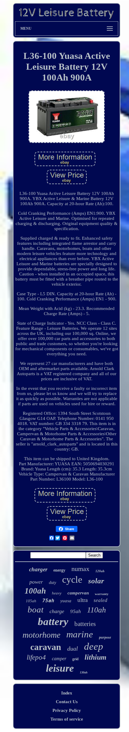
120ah (99, 571)
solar (96, 581)
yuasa (65, 600)
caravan (45, 647)
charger (38, 569)
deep (93, 646)
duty (52, 582)
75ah (48, 600)
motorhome (41, 634)
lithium (95, 657)
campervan (78, 593)
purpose (105, 637)
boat (36, 609)
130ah (84, 672)
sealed (100, 600)
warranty (102, 594)
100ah (35, 590)
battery (53, 621)
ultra (82, 600)
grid (75, 659)
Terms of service (66, 719)
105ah (31, 601)
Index (66, 693)
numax (80, 569)
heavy (57, 593)
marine (79, 634)
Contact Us (67, 701)
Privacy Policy (66, 710)
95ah (75, 611)
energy (59, 570)
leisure (60, 668)
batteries (85, 623)
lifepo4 (36, 657)
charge (57, 611)
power (36, 582)
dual (72, 648)
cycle (72, 579)
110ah (96, 610)
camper (59, 658)
